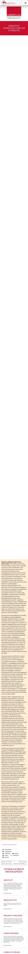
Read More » (8, 893)
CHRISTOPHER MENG (11, 933)
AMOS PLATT (8, 880)
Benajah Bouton (10, 900)
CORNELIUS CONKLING (12, 952)
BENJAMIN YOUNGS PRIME (13, 915)
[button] (25, 3)
